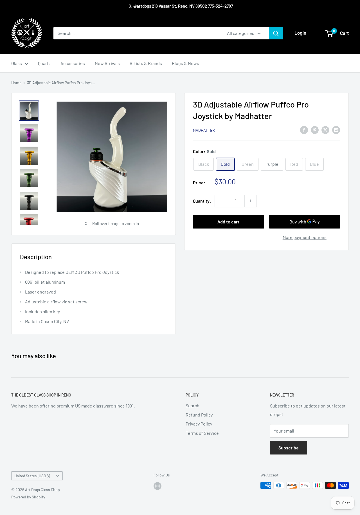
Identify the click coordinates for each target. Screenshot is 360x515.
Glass (16, 63)
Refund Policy (199, 414)
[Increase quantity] (250, 201)
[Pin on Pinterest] (315, 129)
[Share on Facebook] (304, 129)
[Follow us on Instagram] (157, 486)
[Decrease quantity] (221, 201)
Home (16, 82)
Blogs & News (185, 63)
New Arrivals (107, 63)
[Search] (276, 33)
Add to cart (228, 221)
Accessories (72, 63)
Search (192, 405)
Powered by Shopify (28, 496)
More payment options (305, 237)
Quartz (44, 63)
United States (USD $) (32, 475)
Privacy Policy (199, 423)
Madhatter (204, 130)
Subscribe (288, 447)
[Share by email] (336, 129)
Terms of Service (202, 433)
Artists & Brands (146, 63)
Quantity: (202, 200)
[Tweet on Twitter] (325, 129)
